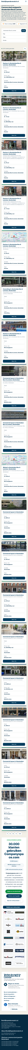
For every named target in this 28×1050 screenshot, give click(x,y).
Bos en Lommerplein (9, 998)
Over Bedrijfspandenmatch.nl (8, 1033)
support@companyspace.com (8, 1025)
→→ (20, 833)
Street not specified (9, 994)
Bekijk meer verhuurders (14, 907)
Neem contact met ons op (7, 1034)
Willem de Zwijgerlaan (9, 996)
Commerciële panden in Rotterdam (9, 1042)
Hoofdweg (6, 1000)
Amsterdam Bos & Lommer (7, 5)
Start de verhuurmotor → (14, 900)
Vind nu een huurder (14, 896)
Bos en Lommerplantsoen (10, 992)
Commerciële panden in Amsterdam (10, 1041)
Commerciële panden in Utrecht (9, 1044)
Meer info (14, 90)
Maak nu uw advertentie (14, 891)
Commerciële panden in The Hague (9, 1045)
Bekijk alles (14, 1009)
